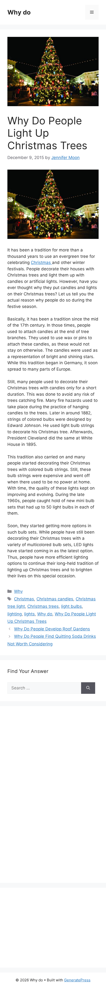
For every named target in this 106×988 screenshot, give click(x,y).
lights (29, 613)
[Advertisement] (44, 799)
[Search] (88, 688)
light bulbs (71, 606)
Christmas (41, 262)
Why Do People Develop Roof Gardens (52, 628)
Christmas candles (54, 598)
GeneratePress (77, 980)
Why (18, 591)
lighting (14, 613)
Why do (19, 12)
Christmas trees (43, 606)
